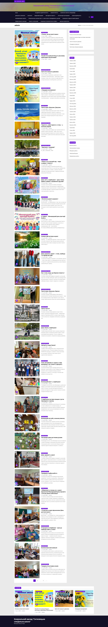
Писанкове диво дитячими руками (51, 437)
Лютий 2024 (72, 127)
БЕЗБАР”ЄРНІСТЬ (54, 12)
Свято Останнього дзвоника (49, 71)
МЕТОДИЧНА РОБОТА (50, 15)
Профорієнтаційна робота (49, 473)
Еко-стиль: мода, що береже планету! (52, 273)
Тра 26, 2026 (45, 91)
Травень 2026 (72, 63)
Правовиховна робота (74, 156)
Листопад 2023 (73, 135)
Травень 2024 (73, 119)
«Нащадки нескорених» (48, 90)
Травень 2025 (72, 87)
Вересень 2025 (73, 82)
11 (43, 580)
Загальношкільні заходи (46, 69)
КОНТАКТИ (30, 15)
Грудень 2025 (72, 74)
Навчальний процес (45, 325)
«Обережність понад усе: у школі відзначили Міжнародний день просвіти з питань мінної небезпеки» (53, 491)
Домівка (79, 25)
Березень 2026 (73, 66)
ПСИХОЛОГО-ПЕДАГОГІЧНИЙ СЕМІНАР (71, 18)
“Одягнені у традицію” (48, 147)
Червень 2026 (73, 60)
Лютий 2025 (72, 95)
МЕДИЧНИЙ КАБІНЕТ (39, 15)
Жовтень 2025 (73, 79)
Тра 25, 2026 (44, 109)
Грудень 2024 (72, 101)
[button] (89, 17)
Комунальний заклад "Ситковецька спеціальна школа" (54, 6)
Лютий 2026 (72, 68)
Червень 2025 (73, 84)
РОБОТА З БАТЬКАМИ (33, 21)
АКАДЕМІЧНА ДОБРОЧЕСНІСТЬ (41, 12)
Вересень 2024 (73, 109)
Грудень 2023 (72, 133)
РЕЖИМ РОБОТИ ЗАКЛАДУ (20, 21)
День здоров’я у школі (48, 455)
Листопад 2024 (73, 103)
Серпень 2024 (73, 111)
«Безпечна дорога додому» (49, 199)
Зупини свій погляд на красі (49, 236)
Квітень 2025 (72, 90)
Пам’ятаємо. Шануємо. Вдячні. (50, 291)
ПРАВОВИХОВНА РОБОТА (20, 18)
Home (16, 12)
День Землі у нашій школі (48, 328)
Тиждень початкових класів (49, 566)
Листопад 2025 (73, 76)
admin (50, 36)
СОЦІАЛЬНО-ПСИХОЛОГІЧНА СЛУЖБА (49, 21)
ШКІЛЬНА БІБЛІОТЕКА (64, 21)
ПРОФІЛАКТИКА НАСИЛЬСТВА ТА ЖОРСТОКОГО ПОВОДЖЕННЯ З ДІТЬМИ (44, 18)
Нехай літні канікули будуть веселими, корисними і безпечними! (44, 609)
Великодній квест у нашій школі (50, 382)
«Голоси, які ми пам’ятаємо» (49, 34)
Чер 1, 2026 (44, 59)
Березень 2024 (73, 125)
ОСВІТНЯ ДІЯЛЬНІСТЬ (76, 15)
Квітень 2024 (72, 122)
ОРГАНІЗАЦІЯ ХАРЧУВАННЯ (63, 15)
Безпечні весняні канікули (49, 548)
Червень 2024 (73, 117)
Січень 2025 (72, 98)
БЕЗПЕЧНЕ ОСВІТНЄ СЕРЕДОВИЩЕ (68, 12)
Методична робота (73, 150)
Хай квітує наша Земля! (48, 345)
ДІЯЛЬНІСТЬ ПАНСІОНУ (20, 15)
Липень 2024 (72, 114)
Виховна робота (44, 32)
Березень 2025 (73, 93)
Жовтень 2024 (73, 106)
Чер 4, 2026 (44, 36)
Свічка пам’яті (45, 308)
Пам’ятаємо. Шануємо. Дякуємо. (51, 107)
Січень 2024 (72, 130)
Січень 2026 (72, 71)
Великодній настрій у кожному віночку (53, 418)
